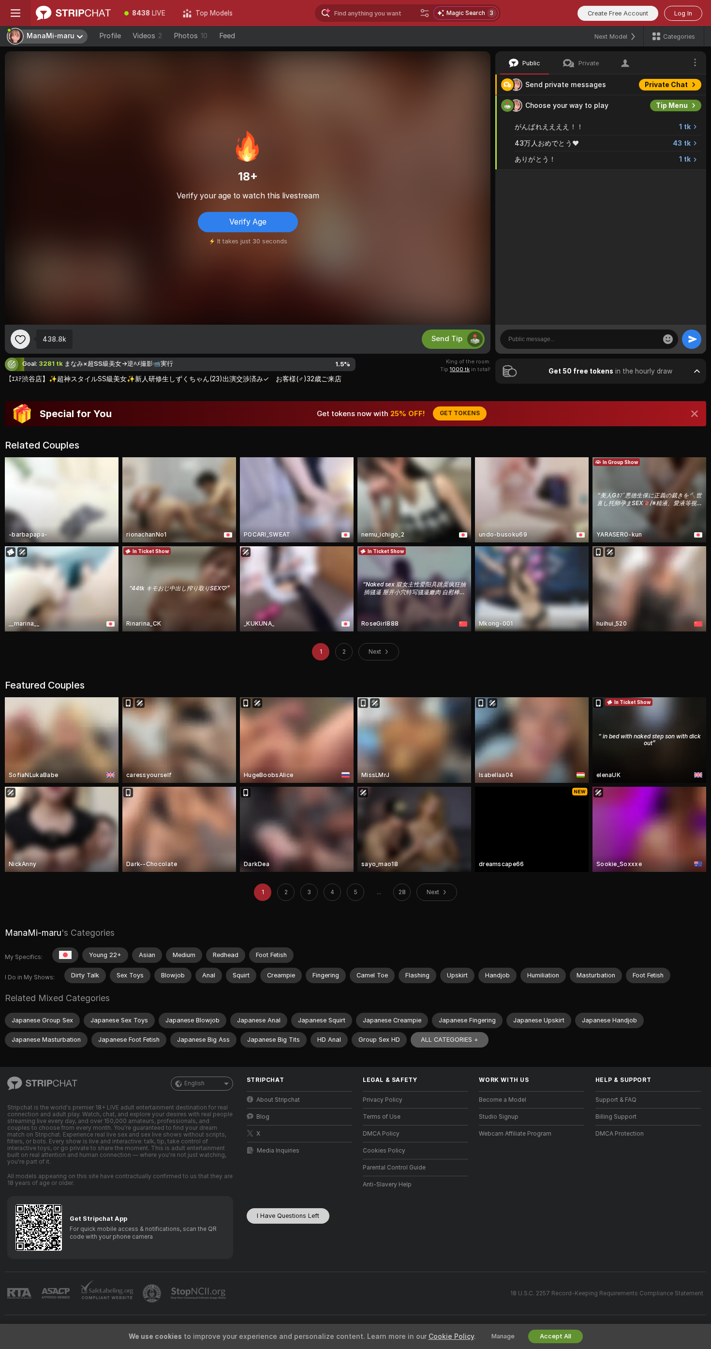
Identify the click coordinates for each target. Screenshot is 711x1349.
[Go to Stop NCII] (199, 1293)
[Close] (694, 413)
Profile (110, 35)
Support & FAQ (616, 1099)
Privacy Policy (382, 1099)
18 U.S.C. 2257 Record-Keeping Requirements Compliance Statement (606, 1293)
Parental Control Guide (394, 1167)
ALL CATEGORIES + (449, 1039)
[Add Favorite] (20, 339)
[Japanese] (65, 955)
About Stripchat (278, 1099)
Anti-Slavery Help (387, 1184)
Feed (227, 35)
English (194, 1083)
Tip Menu (672, 105)
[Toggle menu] (15, 13)
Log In (683, 13)
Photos (190, 35)
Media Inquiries (278, 1150)
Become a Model (502, 1099)
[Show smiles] (668, 339)
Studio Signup (498, 1116)
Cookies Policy (384, 1150)
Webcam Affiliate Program (515, 1133)
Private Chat (666, 85)
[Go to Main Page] (73, 13)
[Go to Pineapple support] (153, 1293)
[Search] (424, 13)
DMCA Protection (619, 1133)
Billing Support (616, 1116)
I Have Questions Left (288, 1215)
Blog (262, 1116)
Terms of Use (381, 1116)
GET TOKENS (460, 413)
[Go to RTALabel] (20, 1294)
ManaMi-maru (33, 933)
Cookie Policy (451, 1336)
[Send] (691, 339)
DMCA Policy (381, 1133)
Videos (147, 35)
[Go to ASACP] (56, 1293)
